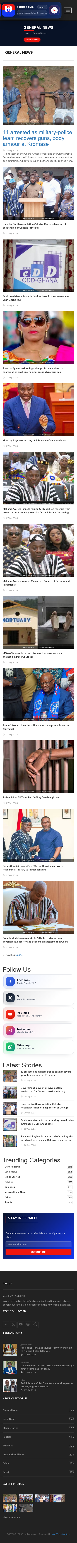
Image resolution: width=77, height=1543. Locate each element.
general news (26, 1344)
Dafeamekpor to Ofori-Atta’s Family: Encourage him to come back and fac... (47, 1367)
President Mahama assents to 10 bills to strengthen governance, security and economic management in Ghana (35, 940)
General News (38, 1166)
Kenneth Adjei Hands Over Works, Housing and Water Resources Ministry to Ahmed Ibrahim (33, 868)
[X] (10, 997)
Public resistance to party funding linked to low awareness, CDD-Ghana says (36, 298)
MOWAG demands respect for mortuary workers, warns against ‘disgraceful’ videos (34, 655)
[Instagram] (10, 1030)
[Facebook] (10, 981)
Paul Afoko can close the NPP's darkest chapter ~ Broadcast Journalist (36, 727)
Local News (38, 1171)
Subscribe (38, 1252)
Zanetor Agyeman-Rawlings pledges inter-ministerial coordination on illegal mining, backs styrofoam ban (33, 370)
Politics (38, 1182)
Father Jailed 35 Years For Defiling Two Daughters (31, 797)
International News (37, 1192)
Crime (37, 1197)
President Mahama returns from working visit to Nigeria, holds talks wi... (46, 1349)
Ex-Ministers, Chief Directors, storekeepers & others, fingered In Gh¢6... (47, 1385)
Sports (37, 1202)
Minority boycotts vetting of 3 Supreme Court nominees (35, 440)
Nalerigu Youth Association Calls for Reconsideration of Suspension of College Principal (34, 226)
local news (25, 1362)
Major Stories (38, 1176)
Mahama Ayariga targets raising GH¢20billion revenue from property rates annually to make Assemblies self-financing (36, 510)
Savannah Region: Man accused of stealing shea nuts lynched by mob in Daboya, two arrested (47, 1138)
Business (37, 1186)
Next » (19, 955)
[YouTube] (10, 1014)
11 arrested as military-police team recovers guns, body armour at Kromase (37, 137)
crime (23, 1380)
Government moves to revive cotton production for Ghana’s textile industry (43, 1089)
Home (26, 33)
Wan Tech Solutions (61, 1534)
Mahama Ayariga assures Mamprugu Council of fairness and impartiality (36, 583)
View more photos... (12, 1517)
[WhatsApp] (10, 1046)
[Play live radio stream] (54, 10)
